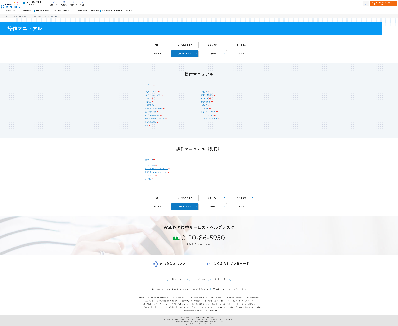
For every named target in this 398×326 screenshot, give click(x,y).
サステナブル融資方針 (144, 307)
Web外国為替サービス (39, 16)
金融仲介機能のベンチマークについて (154, 304)
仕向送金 (148, 102)
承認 (146, 125)
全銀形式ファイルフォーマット (156, 172)
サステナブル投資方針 (246, 304)
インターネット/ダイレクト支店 (235, 289)
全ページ (149, 85)
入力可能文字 (150, 175)
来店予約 (64, 5)
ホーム (5, 16)
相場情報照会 (206, 102)
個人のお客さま (157, 289)
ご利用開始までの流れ (153, 95)
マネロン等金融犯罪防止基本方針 (191, 310)
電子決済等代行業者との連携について (217, 301)
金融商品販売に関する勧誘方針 (167, 301)
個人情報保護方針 (179, 298)
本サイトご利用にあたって (179, 304)
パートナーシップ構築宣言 (166, 307)
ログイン (148, 98)
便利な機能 (205, 108)
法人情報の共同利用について (197, 298)
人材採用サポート (80, 10)
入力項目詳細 (150, 165)
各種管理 (204, 105)
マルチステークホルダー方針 (187, 307)
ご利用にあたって (151, 92)
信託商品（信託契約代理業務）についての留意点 (245, 307)
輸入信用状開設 (150, 112)
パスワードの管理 (207, 115)
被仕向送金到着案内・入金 (155, 118)
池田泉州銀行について (200, 289)
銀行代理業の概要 (211, 310)
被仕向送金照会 (150, 122)
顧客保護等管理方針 (253, 298)
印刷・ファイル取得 (208, 112)
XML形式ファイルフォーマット (156, 169)
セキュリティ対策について (227, 304)
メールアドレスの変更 (209, 118)
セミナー (128, 10)
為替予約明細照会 (207, 95)
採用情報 (215, 289)
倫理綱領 (141, 298)
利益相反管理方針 (216, 298)
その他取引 (205, 98)
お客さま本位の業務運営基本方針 (158, 298)
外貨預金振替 (150, 105)
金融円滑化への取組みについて (243, 301)
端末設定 (148, 179)
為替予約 (204, 92)
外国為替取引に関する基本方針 (191, 301)
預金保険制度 (149, 301)
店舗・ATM (54, 5)
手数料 (82, 5)
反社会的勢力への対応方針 (234, 298)
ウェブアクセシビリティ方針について (213, 307)
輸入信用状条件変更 (152, 115)
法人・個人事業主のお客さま (20, 16)
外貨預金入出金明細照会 (154, 108)
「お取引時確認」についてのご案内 (203, 304)
